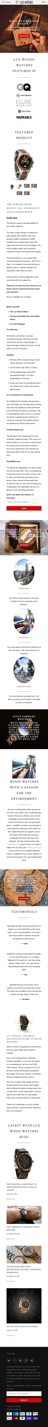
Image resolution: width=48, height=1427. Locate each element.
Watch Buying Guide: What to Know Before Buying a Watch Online (22, 1187)
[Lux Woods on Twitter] (9, 1360)
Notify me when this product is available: (20, 496)
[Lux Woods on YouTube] (20, 1360)
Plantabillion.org (13, 844)
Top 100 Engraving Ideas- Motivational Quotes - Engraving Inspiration (24, 1269)
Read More (11, 1199)
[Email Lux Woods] (32, 1360)
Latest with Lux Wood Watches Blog (24, 1131)
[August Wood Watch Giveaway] (24, 1305)
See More (24, 545)
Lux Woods (16, 1406)
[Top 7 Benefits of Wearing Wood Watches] (24, 1215)
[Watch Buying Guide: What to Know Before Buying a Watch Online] (24, 1163)
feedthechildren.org (33, 847)
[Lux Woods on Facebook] (15, 1360)
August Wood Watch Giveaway (22, 1326)
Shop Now (24, 36)
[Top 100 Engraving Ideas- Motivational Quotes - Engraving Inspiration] (24, 1255)
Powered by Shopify (14, 1409)
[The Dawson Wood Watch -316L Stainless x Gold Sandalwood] (24, 164)
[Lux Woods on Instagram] (26, 1360)
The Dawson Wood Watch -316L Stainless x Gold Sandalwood (23, 208)
